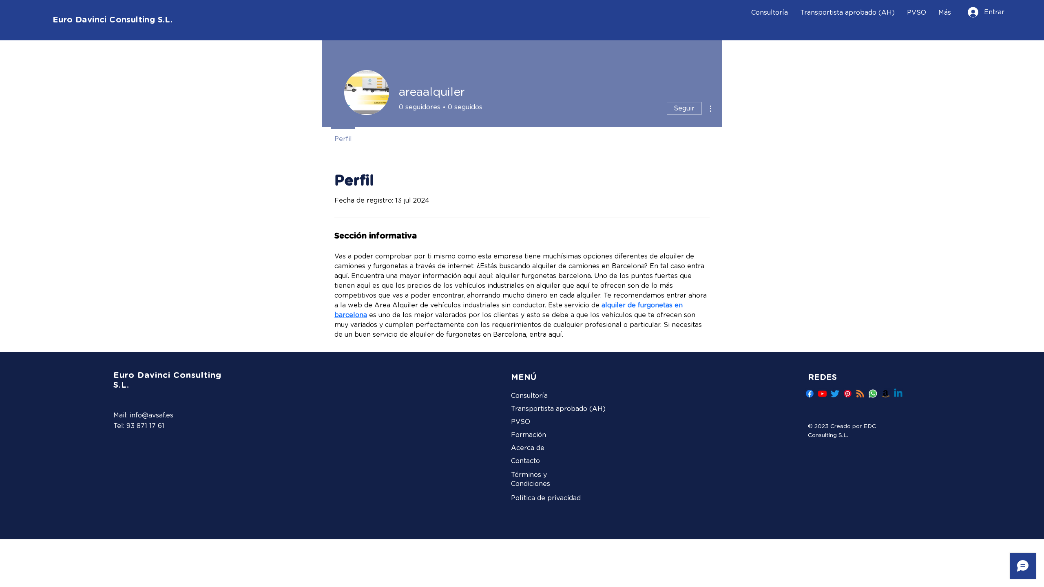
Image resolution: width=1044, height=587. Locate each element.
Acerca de (527, 448)
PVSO (520, 422)
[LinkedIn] (898, 393)
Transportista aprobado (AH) (549, 409)
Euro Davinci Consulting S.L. (113, 20)
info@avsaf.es (151, 415)
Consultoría (529, 396)
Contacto (525, 461)
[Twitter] (835, 393)
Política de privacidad (546, 498)
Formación (528, 435)
